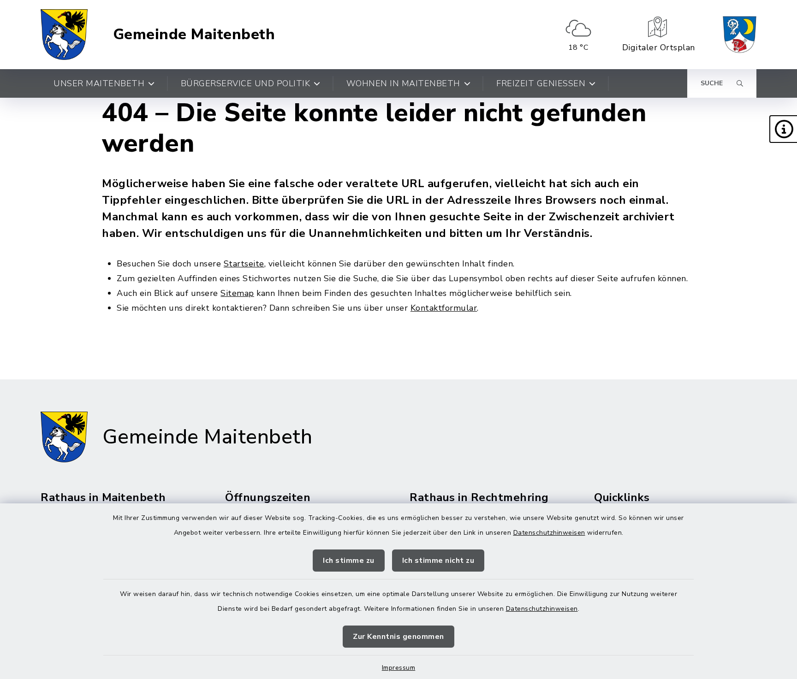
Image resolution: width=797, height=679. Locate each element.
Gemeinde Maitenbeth (194, 34)
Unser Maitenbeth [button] (99, 83)
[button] (783, 129)
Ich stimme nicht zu (438, 560)
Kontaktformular (443, 307)
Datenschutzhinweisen (549, 532)
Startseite (244, 263)
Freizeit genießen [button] (540, 83)
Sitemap (237, 293)
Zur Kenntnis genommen (398, 637)
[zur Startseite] (64, 35)
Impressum (399, 667)
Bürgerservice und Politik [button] (245, 83)
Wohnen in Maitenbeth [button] (403, 83)
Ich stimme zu (349, 560)
